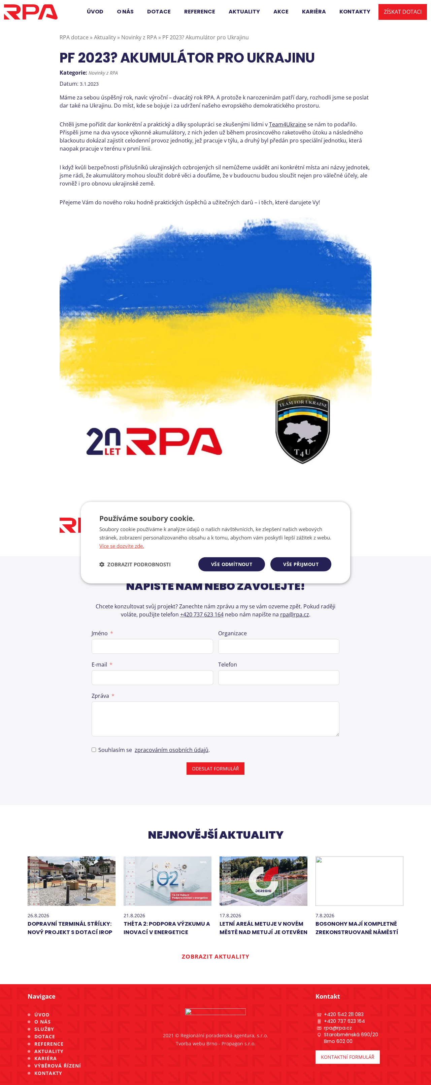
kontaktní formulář (347, 1057)
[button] (135, 564)
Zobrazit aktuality (216, 956)
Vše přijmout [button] (301, 564)
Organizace (232, 633)
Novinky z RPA (103, 73)
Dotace (44, 1036)
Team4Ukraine (287, 124)
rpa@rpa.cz (294, 614)
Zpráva (100, 695)
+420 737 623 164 (202, 614)
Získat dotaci (403, 11)
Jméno (100, 633)
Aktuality (49, 1051)
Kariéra (45, 1058)
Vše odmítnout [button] (231, 564)
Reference (49, 1044)
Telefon (227, 664)
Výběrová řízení (57, 1065)
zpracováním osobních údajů (171, 750)
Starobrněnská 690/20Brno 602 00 (351, 1038)
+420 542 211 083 (344, 1014)
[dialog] (215, 543)
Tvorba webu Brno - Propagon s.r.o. (216, 1043)
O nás (42, 1021)
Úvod (41, 1014)
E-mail (99, 664)
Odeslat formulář (215, 768)
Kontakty (48, 1073)
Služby (44, 1029)
